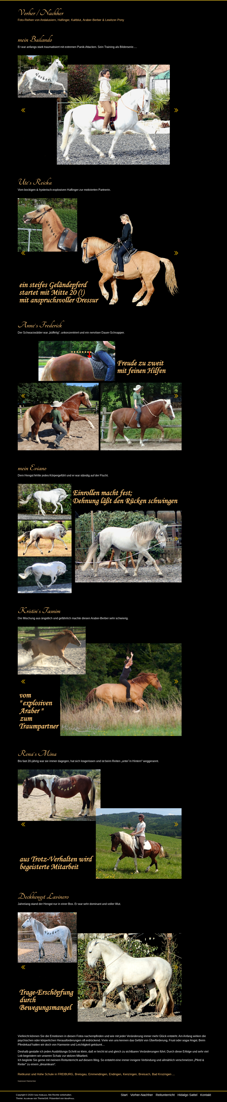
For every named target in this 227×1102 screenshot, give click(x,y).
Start (124, 1095)
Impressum (22, 1081)
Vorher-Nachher (141, 1095)
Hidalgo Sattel (187, 1095)
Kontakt (205, 1095)
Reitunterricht (165, 1095)
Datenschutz (31, 1081)
